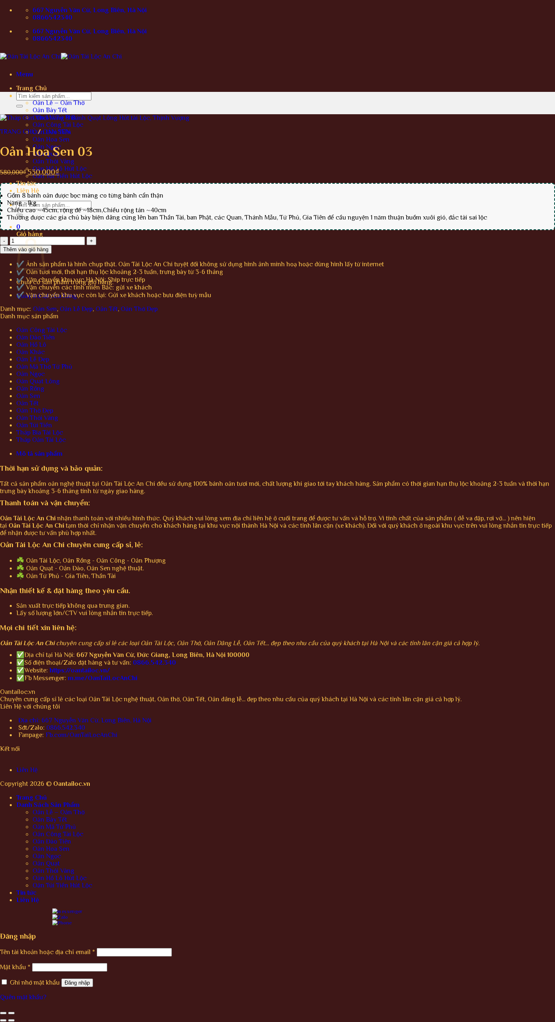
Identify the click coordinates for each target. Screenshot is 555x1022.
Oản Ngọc (30, 374)
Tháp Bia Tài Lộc (39, 432)
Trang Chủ (31, 88)
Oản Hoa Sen (51, 139)
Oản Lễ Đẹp (76, 309)
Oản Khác (30, 352)
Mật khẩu (15, 967)
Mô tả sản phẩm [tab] (39, 453)
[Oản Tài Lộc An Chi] (61, 56)
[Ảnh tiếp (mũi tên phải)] (11, 1020)
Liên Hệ (27, 190)
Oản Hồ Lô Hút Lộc (60, 168)
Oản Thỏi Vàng (53, 161)
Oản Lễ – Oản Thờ (59, 103)
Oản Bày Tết (50, 110)
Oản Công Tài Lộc (58, 124)
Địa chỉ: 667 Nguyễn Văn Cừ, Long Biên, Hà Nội (85, 720)
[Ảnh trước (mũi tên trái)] (3, 1020)
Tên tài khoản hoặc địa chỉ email (47, 952)
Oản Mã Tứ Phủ (54, 827)
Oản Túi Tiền (34, 425)
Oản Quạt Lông (38, 381)
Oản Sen (56, 131)
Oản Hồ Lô (31, 344)
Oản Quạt (46, 863)
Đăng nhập (77, 983)
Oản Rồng (30, 388)
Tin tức (26, 183)
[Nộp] (19, 106)
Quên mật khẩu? (23, 997)
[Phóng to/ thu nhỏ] (11, 1013)
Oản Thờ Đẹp (139, 309)
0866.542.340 (65, 727)
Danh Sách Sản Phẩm (48, 805)
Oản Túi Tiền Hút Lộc (62, 176)
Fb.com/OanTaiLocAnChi (81, 735)
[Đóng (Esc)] (3, 1013)
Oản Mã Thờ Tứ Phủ (44, 366)
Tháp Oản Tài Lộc (41, 440)
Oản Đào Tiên (35, 337)
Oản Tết (106, 309)
